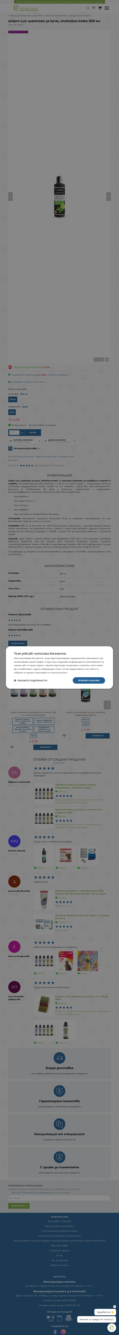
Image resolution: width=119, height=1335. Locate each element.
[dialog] (59, 667)
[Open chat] (111, 1327)
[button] (30, 680)
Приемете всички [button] (89, 680)
